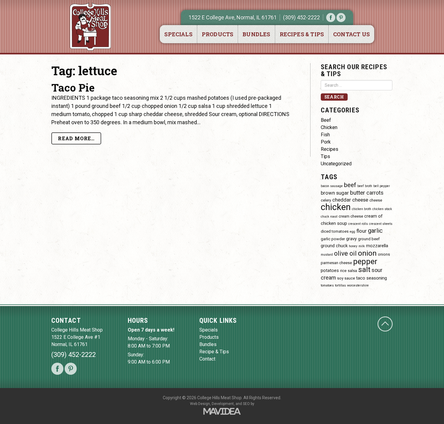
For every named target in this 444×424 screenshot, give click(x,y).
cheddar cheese (350, 200)
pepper (365, 261)
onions (384, 254)
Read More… (76, 138)
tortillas (340, 285)
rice (343, 270)
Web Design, (200, 404)
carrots (375, 192)
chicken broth (361, 209)
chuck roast (329, 216)
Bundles (256, 34)
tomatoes (327, 285)
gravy (351, 238)
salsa (352, 270)
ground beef (369, 239)
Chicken (329, 127)
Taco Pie (73, 87)
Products (217, 34)
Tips (325, 156)
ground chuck (334, 245)
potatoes (330, 270)
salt (364, 269)
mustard (327, 255)
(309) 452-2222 (301, 17)
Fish (325, 135)
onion (367, 253)
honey (353, 246)
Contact (207, 359)
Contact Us (351, 34)
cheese (375, 200)
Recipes (329, 149)
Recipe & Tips (214, 351)
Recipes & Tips (302, 34)
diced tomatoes (335, 231)
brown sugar (335, 193)
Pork (326, 142)
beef (350, 185)
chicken (336, 207)
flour (361, 231)
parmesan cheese (336, 263)
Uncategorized (336, 164)
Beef (326, 120)
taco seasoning (371, 278)
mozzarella (377, 245)
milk (362, 246)
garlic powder (333, 239)
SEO (246, 404)
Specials (178, 34)
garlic (375, 230)
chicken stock (382, 209)
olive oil (345, 253)
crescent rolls (358, 224)
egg (352, 232)
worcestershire (358, 285)
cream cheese (351, 216)
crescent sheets (380, 224)
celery (326, 200)
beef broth (364, 186)
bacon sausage (332, 186)
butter (357, 192)
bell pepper (381, 186)
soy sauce (346, 278)
